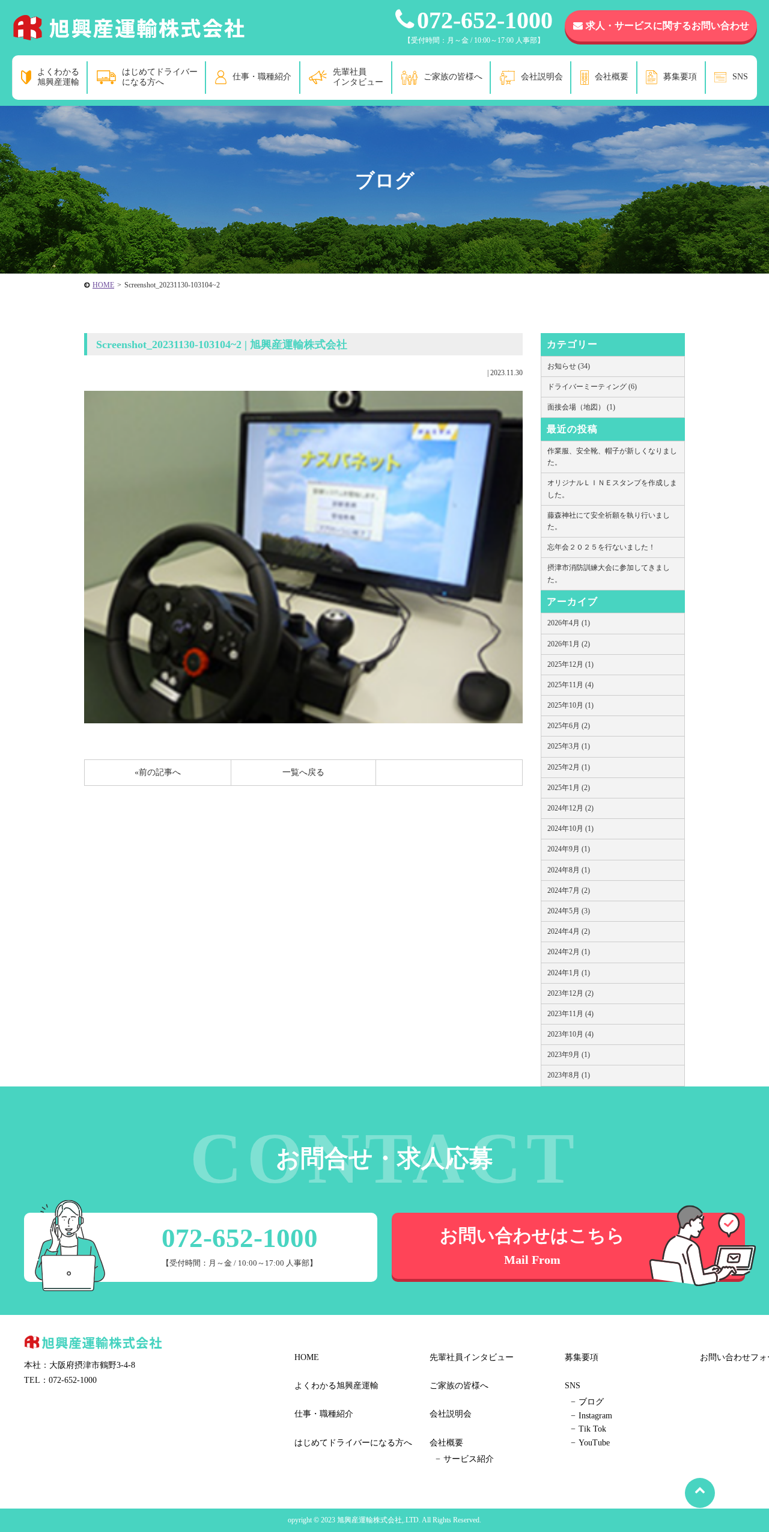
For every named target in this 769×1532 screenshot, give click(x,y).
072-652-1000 (485, 20)
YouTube (594, 1442)
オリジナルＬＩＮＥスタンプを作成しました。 (612, 488)
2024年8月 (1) (568, 870)
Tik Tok (592, 1428)
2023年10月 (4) (570, 1034)
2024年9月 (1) (568, 849)
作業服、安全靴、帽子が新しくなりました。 (612, 457)
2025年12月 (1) (570, 664)
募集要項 (680, 76)
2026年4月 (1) (568, 623)
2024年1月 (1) (568, 973)
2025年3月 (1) (568, 746)
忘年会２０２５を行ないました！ (601, 547)
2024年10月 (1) (570, 828)
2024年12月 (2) (570, 808)
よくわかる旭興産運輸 (58, 77)
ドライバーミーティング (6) (592, 386)
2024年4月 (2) (568, 931)
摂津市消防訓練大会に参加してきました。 (608, 573)
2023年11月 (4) (570, 1014)
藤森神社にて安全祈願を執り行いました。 (608, 521)
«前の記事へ (158, 772)
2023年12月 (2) (570, 993)
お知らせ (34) (568, 366)
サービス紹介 (468, 1458)
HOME (103, 285)
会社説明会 (542, 76)
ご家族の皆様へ (453, 76)
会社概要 (611, 76)
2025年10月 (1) (570, 705)
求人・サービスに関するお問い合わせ (667, 25)
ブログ (591, 1401)
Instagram (595, 1415)
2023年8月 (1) (568, 1075)
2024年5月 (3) (568, 911)
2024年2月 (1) (568, 952)
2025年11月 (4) (570, 685)
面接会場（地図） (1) (581, 407)
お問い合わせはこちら (532, 1245)
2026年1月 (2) (568, 644)
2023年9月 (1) (568, 1054)
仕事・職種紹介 (262, 76)
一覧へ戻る (303, 772)
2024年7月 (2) (568, 890)
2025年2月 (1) (568, 767)
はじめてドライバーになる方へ (160, 77)
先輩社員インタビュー (358, 77)
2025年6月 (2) (568, 726)
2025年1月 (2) (568, 787)
